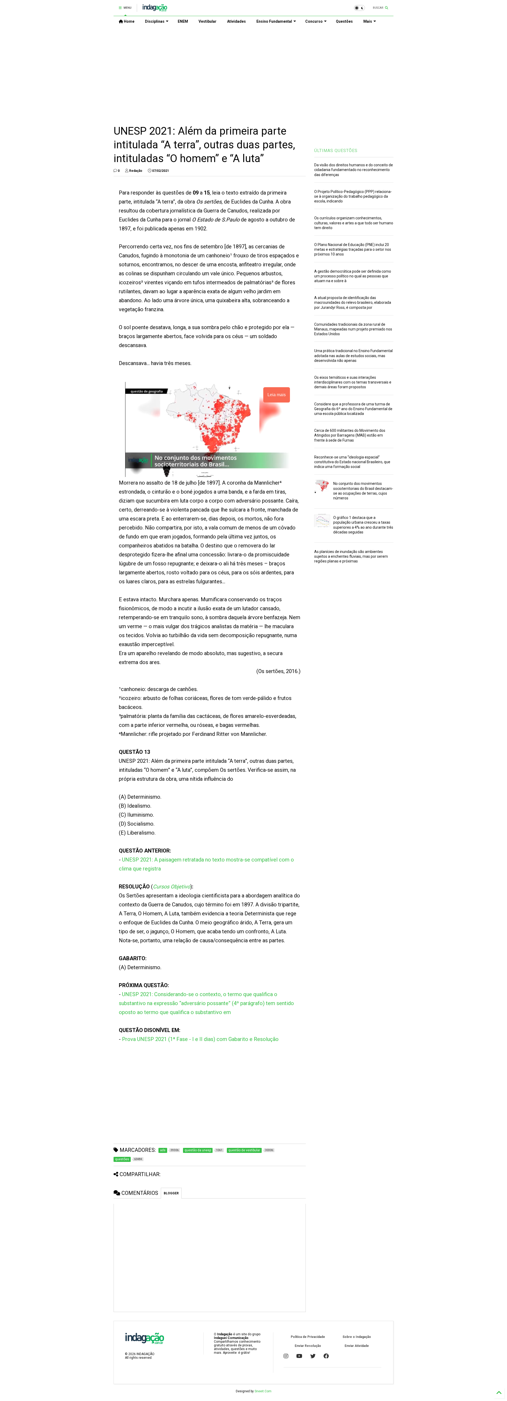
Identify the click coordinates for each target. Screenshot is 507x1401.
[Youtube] (299, 1356)
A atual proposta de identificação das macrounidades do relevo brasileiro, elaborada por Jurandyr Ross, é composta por (352, 302)
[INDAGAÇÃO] (154, 9)
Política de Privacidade (308, 1337)
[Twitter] (313, 1356)
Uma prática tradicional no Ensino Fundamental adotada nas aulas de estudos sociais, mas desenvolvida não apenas (353, 355)
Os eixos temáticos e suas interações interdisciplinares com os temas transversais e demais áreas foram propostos (352, 382)
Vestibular (208, 21)
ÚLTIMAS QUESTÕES (336, 150)
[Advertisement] (253, 71)
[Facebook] (326, 1356)
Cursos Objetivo (171, 886)
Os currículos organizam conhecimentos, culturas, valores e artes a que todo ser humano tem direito (353, 223)
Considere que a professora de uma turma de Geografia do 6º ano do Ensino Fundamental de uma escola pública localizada (353, 409)
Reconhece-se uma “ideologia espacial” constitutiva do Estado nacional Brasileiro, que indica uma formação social (352, 462)
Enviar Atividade (357, 1346)
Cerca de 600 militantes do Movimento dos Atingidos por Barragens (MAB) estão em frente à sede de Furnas (349, 435)
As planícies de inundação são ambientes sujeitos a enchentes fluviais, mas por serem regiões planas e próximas (351, 556)
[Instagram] (286, 1356)
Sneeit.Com (263, 1391)
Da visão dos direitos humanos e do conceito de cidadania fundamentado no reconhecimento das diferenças (353, 170)
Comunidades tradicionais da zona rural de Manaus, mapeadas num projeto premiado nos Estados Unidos (353, 329)
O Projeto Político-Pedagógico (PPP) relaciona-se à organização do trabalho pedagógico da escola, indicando (353, 196)
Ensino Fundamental (274, 21)
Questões (344, 21)
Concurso (314, 21)
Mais (367, 21)
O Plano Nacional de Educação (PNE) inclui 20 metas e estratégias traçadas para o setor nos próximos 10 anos (352, 249)
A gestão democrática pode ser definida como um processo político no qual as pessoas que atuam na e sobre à (352, 276)
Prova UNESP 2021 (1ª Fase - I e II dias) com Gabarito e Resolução (200, 1039)
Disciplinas (155, 21)
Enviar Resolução (308, 1346)
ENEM (183, 21)
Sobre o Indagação (356, 1337)
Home (128, 21)
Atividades (236, 21)
